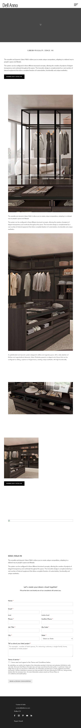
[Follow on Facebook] (14, 715)
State (43, 635)
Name (11, 601)
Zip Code (45, 627)
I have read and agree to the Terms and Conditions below (30, 662)
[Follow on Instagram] (18, 715)
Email (10, 609)
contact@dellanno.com (23, 708)
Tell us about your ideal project (19, 643)
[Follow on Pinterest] (23, 715)
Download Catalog (14, 76)
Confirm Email (45, 615)
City (10, 635)
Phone (11, 619)
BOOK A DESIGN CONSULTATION (20, 681)
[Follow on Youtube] (27, 715)
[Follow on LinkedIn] (31, 715)
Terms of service (14, 659)
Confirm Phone (47, 619)
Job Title (11, 627)
